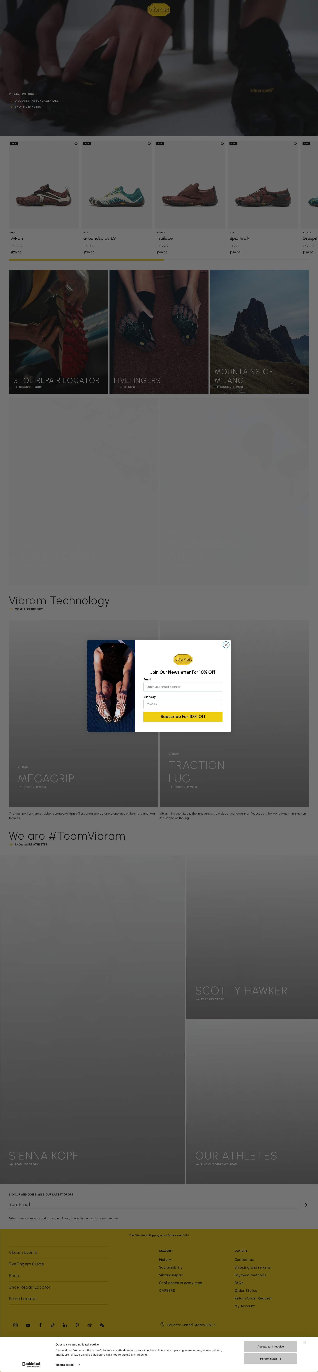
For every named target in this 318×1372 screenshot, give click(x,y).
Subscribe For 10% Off (183, 716)
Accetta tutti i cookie (270, 1346)
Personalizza (268, 1358)
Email (147, 679)
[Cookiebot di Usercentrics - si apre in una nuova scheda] (31, 1365)
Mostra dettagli (65, 1364)
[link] (183, 659)
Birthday (150, 697)
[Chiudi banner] (305, 1342)
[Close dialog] (226, 645)
